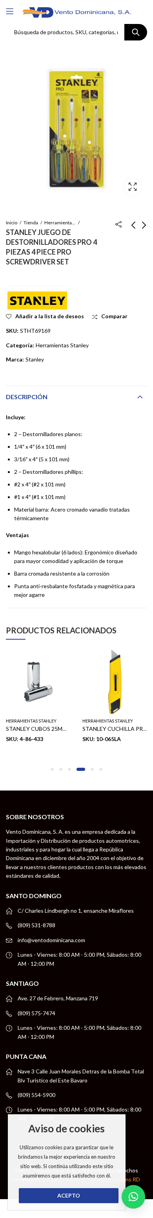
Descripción (26, 396)
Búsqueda (135, 32)
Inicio (11, 223)
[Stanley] (37, 299)
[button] (52, 769)
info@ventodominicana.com (51, 940)
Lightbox (133, 187)
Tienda (31, 223)
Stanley (35, 359)
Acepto (68, 1195)
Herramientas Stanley (60, 223)
